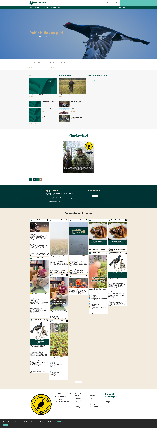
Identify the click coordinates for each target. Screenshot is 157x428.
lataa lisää (78, 382)
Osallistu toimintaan (94, 406)
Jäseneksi (124, 3)
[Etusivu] (37, 3)
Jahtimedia (77, 401)
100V (59, 7)
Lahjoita (107, 401)
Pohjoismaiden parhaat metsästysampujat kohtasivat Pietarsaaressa (76, 117)
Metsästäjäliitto (78, 3)
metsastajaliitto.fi (33, 314)
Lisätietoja (60, 422)
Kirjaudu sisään (113, 3)
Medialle (92, 403)
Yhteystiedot (77, 408)
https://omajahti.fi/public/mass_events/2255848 (58, 318)
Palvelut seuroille (93, 400)
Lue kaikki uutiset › (33, 123)
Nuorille (53, 7)
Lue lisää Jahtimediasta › (64, 123)
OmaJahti (102, 3)
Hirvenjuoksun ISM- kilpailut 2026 (48, 101)
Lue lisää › (31, 67)
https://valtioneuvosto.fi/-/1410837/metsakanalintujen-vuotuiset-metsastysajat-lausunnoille (40, 368)
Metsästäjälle (38, 7)
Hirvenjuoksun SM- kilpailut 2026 (57, 62)
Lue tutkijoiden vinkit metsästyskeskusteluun (75, 109)
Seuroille (46, 7)
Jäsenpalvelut (92, 404)
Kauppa (76, 404)
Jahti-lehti (77, 406)
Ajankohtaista (78, 403)
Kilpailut (87, 3)
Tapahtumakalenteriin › (93, 81)
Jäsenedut (77, 395)
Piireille (91, 398)
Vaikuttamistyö (78, 400)
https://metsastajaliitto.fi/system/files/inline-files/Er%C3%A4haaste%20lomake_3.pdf (77, 270)
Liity (76, 397)
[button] (39, 237)
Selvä (5, 424)
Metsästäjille (92, 395)
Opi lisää (92, 408)
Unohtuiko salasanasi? (95, 200)
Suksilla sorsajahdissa (65, 95)
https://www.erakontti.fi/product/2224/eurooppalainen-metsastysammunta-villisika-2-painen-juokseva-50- (40, 254)
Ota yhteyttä (108, 402)
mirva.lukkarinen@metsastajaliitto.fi (62, 401)
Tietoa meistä (78, 393)
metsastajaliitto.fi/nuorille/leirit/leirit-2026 (57, 377)
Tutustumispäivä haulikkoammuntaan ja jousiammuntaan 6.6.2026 (49, 109)
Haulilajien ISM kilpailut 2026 (48, 116)
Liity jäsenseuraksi (93, 401)
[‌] (54, 409)
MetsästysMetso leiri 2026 (35, 62)
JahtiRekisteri (94, 3)
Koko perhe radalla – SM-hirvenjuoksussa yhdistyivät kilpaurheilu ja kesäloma (76, 102)
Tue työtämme (78, 398)
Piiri (31, 7)
